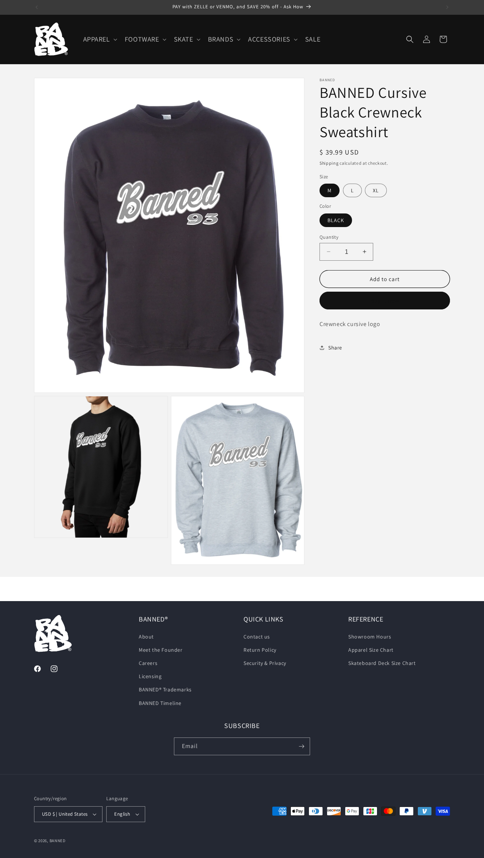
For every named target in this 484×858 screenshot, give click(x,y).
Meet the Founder (161, 649)
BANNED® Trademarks (165, 689)
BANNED (58, 840)
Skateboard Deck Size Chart (382, 663)
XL (376, 190)
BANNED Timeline (160, 703)
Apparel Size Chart (371, 649)
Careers (148, 663)
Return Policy (260, 649)
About (146, 636)
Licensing (150, 676)
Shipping (329, 163)
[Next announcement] (447, 7)
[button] (99, 39)
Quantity (329, 236)
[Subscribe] (301, 746)
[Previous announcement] (36, 7)
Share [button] (335, 347)
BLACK (335, 219)
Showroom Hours (369, 636)
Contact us (257, 636)
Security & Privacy (265, 663)
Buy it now (385, 300)
